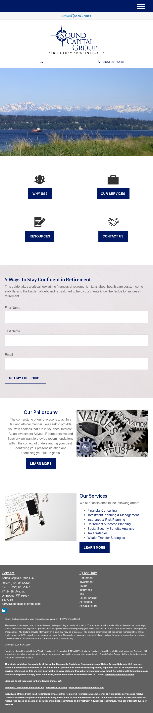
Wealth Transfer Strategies (106, 537)
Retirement (86, 578)
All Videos (85, 602)
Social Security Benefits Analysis (110, 528)
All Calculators (88, 606)
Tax (81, 594)
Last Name (12, 331)
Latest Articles (88, 598)
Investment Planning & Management (113, 515)
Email (9, 354)
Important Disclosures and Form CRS (24, 687)
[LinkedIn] (41, 62)
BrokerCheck (74, 618)
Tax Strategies (97, 533)
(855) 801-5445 (113, 61)
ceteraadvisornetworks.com (119, 674)
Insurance (85, 590)
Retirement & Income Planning (109, 524)
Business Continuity (56, 687)
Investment (86, 582)
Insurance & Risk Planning (106, 519)
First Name (12, 307)
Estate (83, 586)
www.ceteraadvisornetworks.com (86, 687)
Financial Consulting (102, 510)
